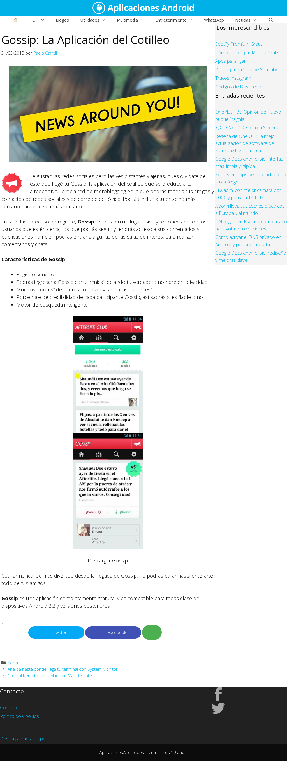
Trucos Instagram (233, 78)
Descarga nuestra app (23, 738)
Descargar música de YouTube (247, 69)
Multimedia (127, 20)
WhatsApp (214, 20)
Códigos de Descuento (239, 86)
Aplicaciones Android (151, 7)
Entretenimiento (171, 20)
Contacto (9, 707)
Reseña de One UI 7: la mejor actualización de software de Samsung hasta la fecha (245, 143)
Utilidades (89, 20)
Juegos (62, 20)
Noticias (243, 20)
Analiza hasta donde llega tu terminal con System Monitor (63, 669)
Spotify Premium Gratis (239, 44)
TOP (33, 20)
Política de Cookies (19, 716)
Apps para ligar (230, 61)
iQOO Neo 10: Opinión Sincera (246, 127)
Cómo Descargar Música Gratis (247, 52)
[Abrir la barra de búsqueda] (270, 20)
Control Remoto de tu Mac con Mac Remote (50, 675)
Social (13, 662)
